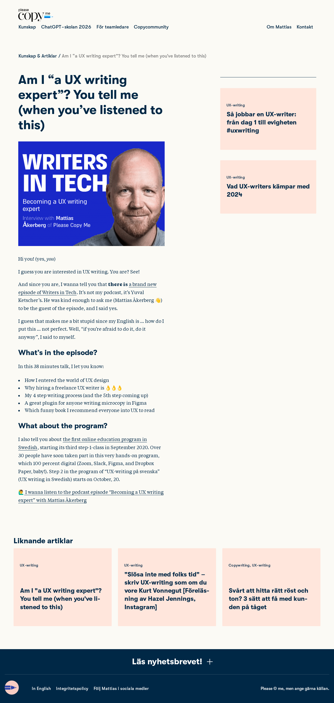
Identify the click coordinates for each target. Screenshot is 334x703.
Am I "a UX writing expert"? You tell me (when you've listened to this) (61, 598)
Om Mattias (279, 27)
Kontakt (305, 27)
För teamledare (113, 27)
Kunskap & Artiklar (38, 56)
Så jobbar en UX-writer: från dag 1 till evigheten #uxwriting (262, 122)
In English (41, 688)
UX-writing (235, 105)
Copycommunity (151, 27)
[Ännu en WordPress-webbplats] (35, 20)
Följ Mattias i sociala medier (121, 688)
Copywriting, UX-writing (249, 565)
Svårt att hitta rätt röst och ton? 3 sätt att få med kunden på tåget (268, 598)
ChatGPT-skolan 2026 (66, 27)
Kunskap (27, 27)
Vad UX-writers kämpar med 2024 (268, 190)
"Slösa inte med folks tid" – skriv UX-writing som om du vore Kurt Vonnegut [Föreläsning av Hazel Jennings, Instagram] (166, 591)
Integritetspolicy (72, 688)
